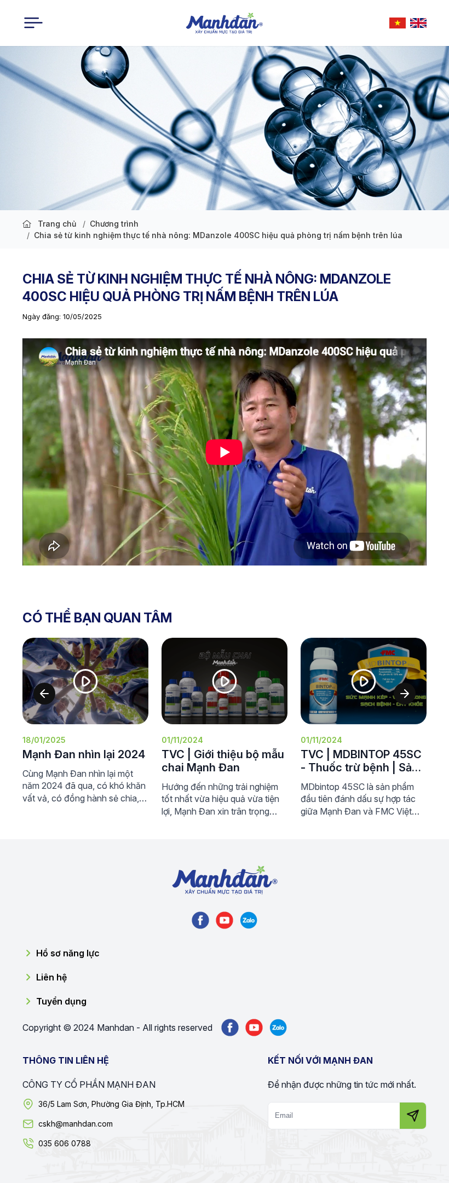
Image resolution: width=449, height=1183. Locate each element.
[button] (44, 694)
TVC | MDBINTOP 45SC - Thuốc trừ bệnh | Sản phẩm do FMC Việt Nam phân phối (230, 761)
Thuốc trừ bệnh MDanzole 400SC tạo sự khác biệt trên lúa (363, 761)
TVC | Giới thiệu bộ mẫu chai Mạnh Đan (91, 761)
